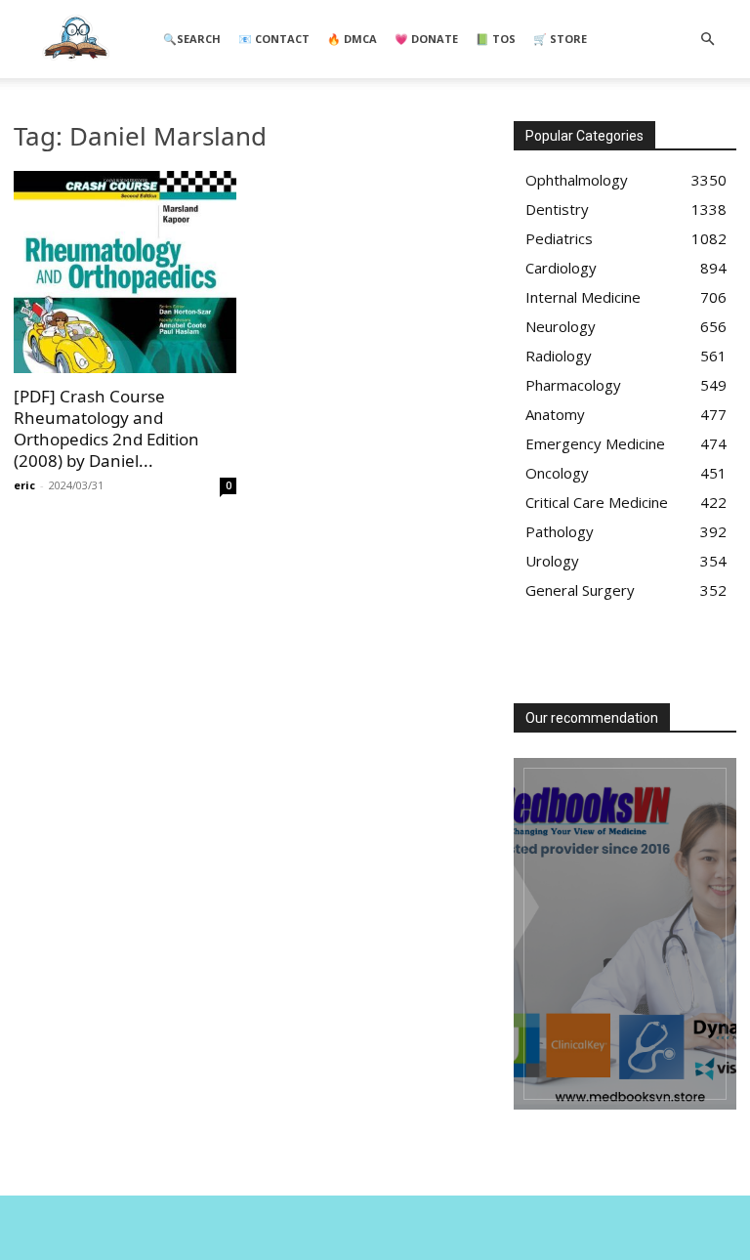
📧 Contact (274, 38)
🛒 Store (560, 38)
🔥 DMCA (352, 38)
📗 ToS (496, 38)
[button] (707, 39)
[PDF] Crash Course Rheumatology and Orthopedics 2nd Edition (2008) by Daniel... (106, 428)
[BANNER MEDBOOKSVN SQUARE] (625, 934)
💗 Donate (426, 38)
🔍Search (192, 38)
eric (24, 485)
